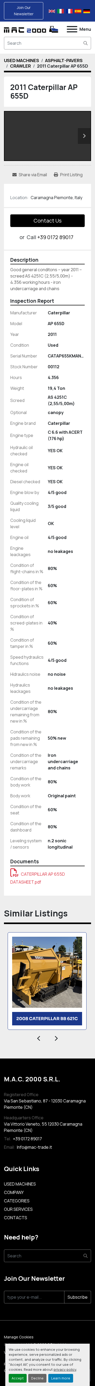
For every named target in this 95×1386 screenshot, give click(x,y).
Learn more (60, 1378)
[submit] (85, 43)
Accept (18, 1378)
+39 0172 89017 (55, 237)
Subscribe (78, 1297)
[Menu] (72, 29)
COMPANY (14, 1192)
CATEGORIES (17, 1201)
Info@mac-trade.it (34, 1147)
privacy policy (65, 1369)
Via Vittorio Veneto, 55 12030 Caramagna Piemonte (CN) (43, 1127)
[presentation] (39, 1038)
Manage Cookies (19, 1336)
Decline (37, 1378)
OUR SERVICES (18, 1209)
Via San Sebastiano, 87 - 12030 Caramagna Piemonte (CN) (45, 1104)
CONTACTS (15, 1218)
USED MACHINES (20, 1184)
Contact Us (47, 220)
